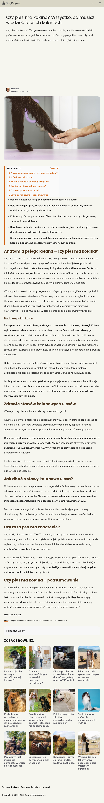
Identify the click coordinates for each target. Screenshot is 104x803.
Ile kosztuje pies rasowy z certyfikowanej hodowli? (13, 676)
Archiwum (25, 787)
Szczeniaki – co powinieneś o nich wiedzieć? (39, 760)
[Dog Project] (11, 3)
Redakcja (15, 787)
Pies (6, 620)
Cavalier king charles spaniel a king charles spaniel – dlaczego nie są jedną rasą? (39, 720)
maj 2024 (18, 614)
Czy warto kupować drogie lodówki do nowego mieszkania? (38, 677)
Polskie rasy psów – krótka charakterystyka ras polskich (63, 718)
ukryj (54, 168)
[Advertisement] (52, 65)
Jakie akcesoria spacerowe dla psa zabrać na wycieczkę (88, 676)
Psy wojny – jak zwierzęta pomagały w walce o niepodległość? (14, 761)
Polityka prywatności (40, 787)
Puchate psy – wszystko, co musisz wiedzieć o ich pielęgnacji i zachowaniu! (14, 720)
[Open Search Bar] (92, 3)
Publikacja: (21, 91)
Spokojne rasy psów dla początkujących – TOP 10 (87, 718)
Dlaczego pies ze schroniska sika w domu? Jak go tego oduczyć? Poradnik (63, 676)
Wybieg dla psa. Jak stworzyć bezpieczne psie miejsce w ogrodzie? (87, 763)
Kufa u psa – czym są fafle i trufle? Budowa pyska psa (64, 760)
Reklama (6, 787)
